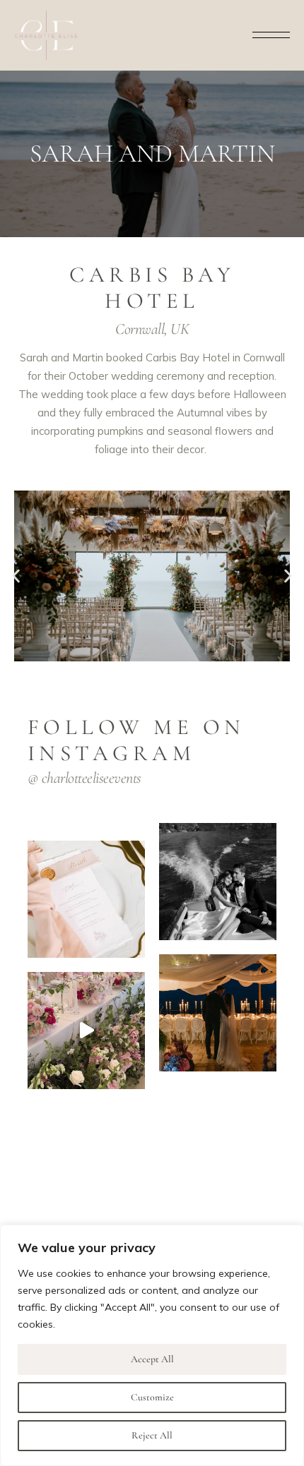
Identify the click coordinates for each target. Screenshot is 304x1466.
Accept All (152, 1359)
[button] (16, 575)
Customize (152, 1397)
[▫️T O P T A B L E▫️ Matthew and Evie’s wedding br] (86, 1030)
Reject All (152, 1435)
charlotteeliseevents (91, 778)
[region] (152, 1345)
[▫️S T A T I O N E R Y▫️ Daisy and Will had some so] (86, 899)
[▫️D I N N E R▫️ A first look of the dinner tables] (217, 1012)
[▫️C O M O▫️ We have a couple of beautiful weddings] (217, 881)
